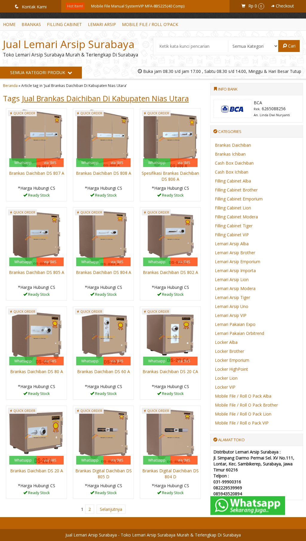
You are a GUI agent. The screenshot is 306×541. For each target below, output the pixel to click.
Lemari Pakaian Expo (235, 324)
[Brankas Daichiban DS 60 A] (103, 336)
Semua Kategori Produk (38, 72)
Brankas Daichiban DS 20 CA (170, 371)
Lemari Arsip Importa (235, 270)
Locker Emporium (232, 360)
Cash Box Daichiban (234, 163)
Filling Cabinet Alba (233, 181)
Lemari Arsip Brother (235, 252)
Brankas (31, 24)
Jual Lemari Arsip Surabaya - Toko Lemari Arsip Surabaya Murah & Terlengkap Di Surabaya (153, 535)
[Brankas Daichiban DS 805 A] (36, 237)
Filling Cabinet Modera (236, 217)
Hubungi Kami (39, 196)
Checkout (284, 6)
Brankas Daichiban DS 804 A (103, 272)
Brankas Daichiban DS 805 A (36, 272)
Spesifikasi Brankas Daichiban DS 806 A (170, 176)
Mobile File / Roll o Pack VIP (242, 423)
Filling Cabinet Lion (233, 208)
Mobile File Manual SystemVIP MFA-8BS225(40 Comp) (137, 6)
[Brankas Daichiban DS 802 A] (170, 237)
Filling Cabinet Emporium (239, 199)
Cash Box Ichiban (231, 172)
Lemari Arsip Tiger (232, 297)
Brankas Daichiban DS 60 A (103, 371)
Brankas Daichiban (233, 145)
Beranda (10, 85)
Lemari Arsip (102, 24)
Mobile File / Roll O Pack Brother (246, 405)
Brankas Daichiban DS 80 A (36, 371)
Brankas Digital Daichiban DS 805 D (103, 473)
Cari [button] (291, 46)
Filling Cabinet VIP (232, 234)
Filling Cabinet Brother (236, 190)
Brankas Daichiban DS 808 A (103, 173)
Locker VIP (225, 387)
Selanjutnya (111, 509)
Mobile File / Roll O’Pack (150, 24)
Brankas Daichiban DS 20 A (36, 470)
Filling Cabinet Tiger (234, 226)
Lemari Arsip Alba (232, 243)
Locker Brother (229, 351)
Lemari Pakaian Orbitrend (239, 333)
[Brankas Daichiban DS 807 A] (36, 138)
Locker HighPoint (231, 369)
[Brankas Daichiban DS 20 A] (36, 436)
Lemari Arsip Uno (231, 306)
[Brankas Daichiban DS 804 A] (103, 237)
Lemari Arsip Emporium (237, 261)
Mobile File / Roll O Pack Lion (243, 414)
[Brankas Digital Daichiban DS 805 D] (103, 436)
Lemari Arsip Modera (235, 288)
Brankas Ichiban (230, 154)
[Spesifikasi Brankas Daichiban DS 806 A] (170, 138)
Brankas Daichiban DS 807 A (36, 173)
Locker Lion (226, 378)
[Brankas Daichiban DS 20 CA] (170, 336)
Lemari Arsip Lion (232, 279)
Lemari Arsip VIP (231, 315)
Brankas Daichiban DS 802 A (170, 272)
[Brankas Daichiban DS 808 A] (103, 138)
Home (9, 24)
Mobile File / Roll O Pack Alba (243, 396)
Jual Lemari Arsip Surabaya (68, 44)
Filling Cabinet (64, 24)
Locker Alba (226, 342)
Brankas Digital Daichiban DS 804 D (170, 473)
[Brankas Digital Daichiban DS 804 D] (170, 436)
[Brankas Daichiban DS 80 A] (36, 336)
